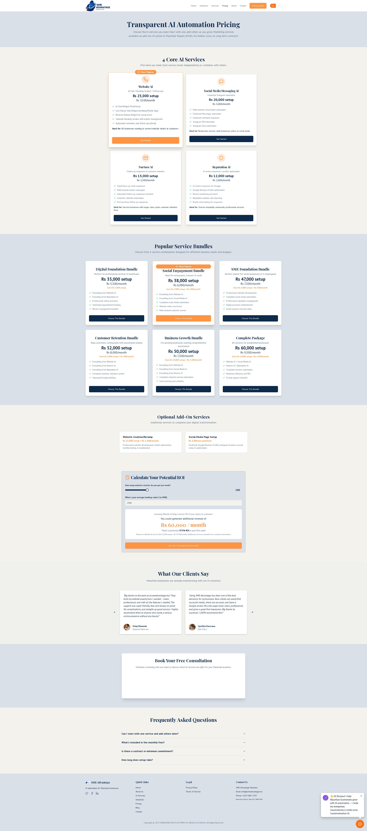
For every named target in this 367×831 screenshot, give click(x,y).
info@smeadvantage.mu (251, 791)
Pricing (225, 5)
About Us (139, 791)
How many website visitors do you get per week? (148, 485)
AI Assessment (258, 5)
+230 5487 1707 (249, 795)
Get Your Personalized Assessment (183, 545)
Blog (138, 807)
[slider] (147, 490)
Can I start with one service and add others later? (150, 733)
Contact (243, 5)
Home (193, 5)
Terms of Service (193, 791)
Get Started (145, 140)
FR (279, 5)
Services (215, 5)
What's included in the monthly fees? (143, 742)
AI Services (140, 795)
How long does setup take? (137, 760)
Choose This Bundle (116, 318)
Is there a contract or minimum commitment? (147, 751)
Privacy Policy (191, 787)
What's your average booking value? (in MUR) (146, 497)
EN (273, 5)
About (233, 5)
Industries (204, 5)
